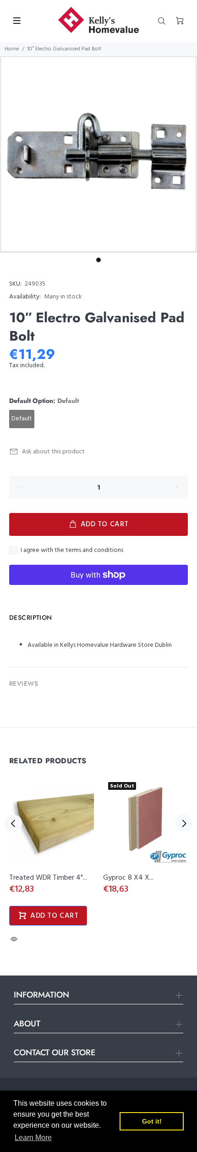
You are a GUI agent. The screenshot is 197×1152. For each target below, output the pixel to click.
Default (21, 418)
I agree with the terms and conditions (72, 551)
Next (183, 823)
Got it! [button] (152, 1121)
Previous (13, 823)
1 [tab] (98, 260)
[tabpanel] (98, 154)
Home (12, 49)
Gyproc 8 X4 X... (128, 878)
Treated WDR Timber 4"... (48, 878)
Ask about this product (53, 451)
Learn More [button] (33, 1137)
